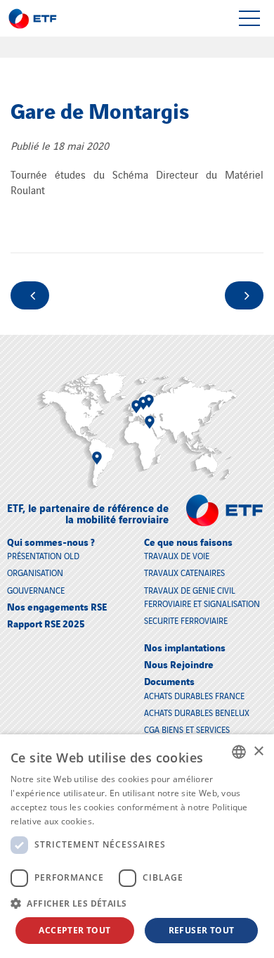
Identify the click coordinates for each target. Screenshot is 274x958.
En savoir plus (125, 821)
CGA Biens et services (187, 729)
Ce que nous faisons (188, 541)
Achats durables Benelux (196, 712)
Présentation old (43, 555)
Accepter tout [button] (74, 930)
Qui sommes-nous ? (51, 541)
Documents (169, 680)
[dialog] (137, 846)
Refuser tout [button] (202, 930)
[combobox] (239, 752)
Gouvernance (36, 590)
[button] (137, 903)
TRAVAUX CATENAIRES (184, 572)
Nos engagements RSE (57, 606)
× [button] (258, 751)
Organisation (35, 572)
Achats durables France (194, 695)
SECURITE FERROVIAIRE (186, 620)
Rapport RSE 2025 (46, 622)
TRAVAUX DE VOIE (176, 555)
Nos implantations (185, 646)
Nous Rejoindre (179, 663)
